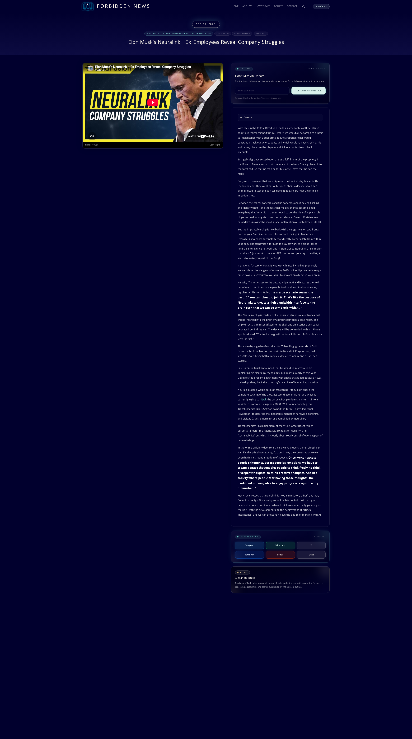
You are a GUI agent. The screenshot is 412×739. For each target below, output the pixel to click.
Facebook (249, 554)
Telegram (249, 545)
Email (311, 554)
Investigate (263, 6)
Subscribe (321, 6)
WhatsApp (280, 545)
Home (235, 6)
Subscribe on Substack (308, 90)
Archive (247, 6)
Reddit (280, 554)
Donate (278, 6)
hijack (263, 399)
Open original (215, 145)
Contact (292, 6)
